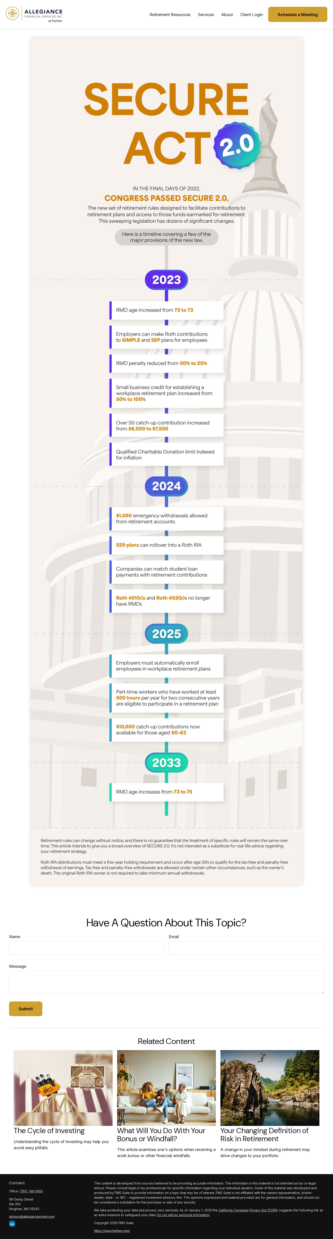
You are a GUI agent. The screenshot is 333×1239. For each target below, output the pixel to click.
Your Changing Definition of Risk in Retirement (264, 1135)
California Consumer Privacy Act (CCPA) (248, 1210)
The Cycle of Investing (49, 1130)
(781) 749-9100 (31, 1191)
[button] (170, 14)
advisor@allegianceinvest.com (32, 1216)
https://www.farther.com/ (112, 1231)
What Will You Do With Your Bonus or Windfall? (161, 1135)
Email (174, 936)
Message (17, 966)
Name (14, 936)
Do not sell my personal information (183, 1215)
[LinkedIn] (12, 1224)
